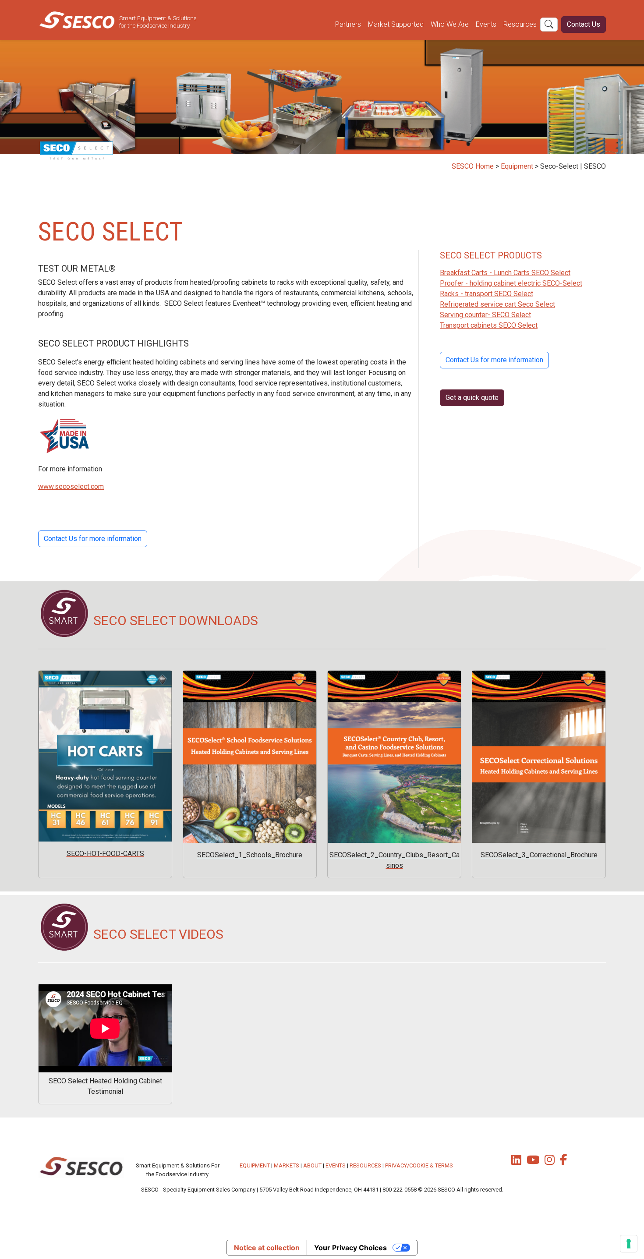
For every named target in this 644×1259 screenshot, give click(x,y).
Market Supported (396, 24)
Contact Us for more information (93, 538)
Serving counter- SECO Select (485, 315)
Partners (348, 24)
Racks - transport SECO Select (486, 294)
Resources (520, 24)
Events (486, 24)
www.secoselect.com (71, 486)
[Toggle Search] (549, 25)
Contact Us (583, 24)
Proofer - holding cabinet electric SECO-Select (511, 283)
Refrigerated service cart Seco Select (497, 304)
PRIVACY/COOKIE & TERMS (419, 1165)
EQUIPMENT (255, 1165)
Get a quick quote (472, 397)
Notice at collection (267, 1247)
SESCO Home (473, 166)
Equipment (517, 166)
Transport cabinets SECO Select (489, 325)
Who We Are (450, 24)
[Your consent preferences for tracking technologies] (628, 1243)
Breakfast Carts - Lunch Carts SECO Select (505, 273)
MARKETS (286, 1165)
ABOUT (312, 1165)
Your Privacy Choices (350, 1247)
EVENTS (336, 1165)
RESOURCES (365, 1165)
